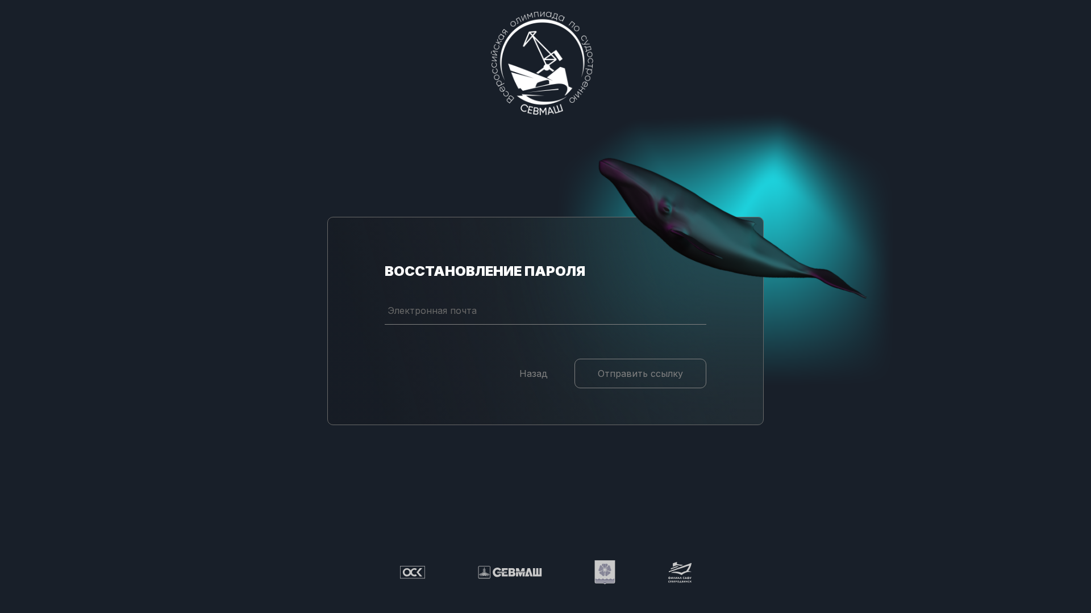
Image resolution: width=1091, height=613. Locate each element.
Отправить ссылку (640, 373)
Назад (533, 373)
